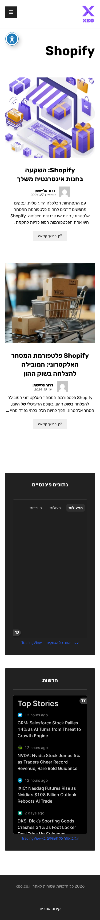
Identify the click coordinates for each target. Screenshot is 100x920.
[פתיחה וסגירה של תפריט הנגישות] (12, 38)
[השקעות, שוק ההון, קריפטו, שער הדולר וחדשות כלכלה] (88, 14)
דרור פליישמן (45, 190)
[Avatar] (64, 192)
